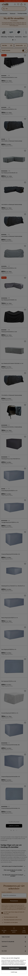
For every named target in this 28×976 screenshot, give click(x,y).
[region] (14, 965)
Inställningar (14, 972)
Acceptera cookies (14, 968)
